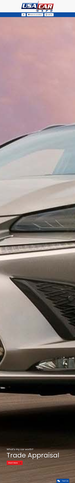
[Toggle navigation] (23, 14)
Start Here (13, 463)
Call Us (49, 15)
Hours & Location (35, 15)
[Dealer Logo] (37, 6)
